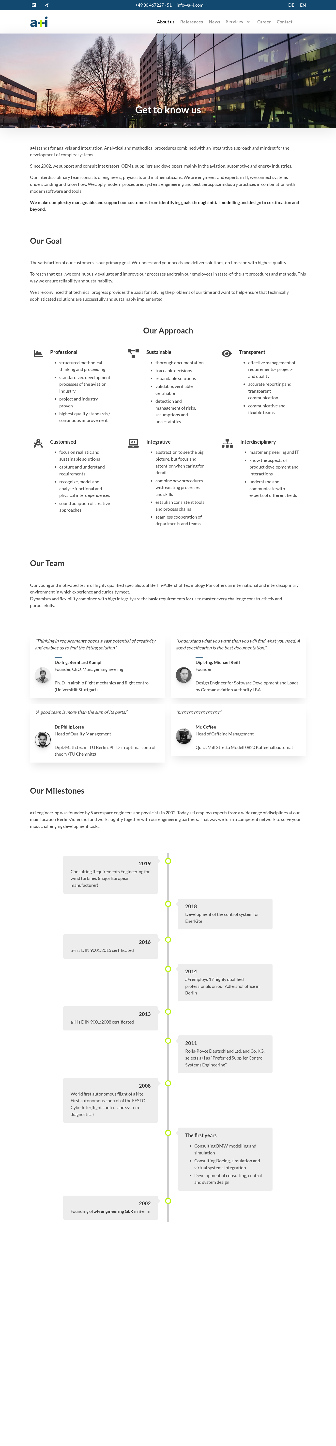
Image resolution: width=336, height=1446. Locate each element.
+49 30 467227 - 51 (153, 5)
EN (303, 5)
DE (291, 5)
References (191, 21)
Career (264, 21)
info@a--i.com (190, 5)
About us (165, 21)
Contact (284, 21)
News (214, 21)
